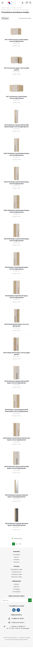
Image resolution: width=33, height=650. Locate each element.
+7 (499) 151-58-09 (17, 618)
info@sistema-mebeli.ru (17, 622)
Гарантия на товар (16, 577)
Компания (16, 551)
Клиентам (16, 586)
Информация (16, 581)
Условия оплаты (16, 572)
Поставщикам (16, 591)
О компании (16, 554)
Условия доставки (16, 574)
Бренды (16, 584)
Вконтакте (14, 610)
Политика (16, 562)
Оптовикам (16, 589)
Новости (16, 557)
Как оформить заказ (16, 569)
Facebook (18, 610)
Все (20, 543)
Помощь (16, 566)
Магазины (16, 559)
